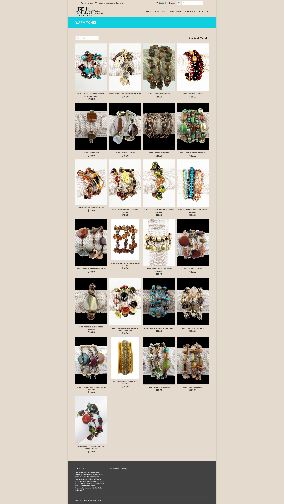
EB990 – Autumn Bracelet (193, 94)
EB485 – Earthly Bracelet (192, 387)
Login (173, 3)
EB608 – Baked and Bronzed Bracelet (91, 269)
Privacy (124, 469)
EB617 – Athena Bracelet (125, 153)
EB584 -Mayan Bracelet (193, 269)
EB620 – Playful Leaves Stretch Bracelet (125, 94)
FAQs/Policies (115, 469)
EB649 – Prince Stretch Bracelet (192, 153)
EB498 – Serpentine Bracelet (159, 387)
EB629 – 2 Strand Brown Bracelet (91, 207)
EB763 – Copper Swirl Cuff (159, 153)
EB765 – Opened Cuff (91, 153)
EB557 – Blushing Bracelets (193, 328)
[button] (104, 88)
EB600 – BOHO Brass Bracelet (159, 94)
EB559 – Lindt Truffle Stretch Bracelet (159, 328)
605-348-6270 (88, 3)
